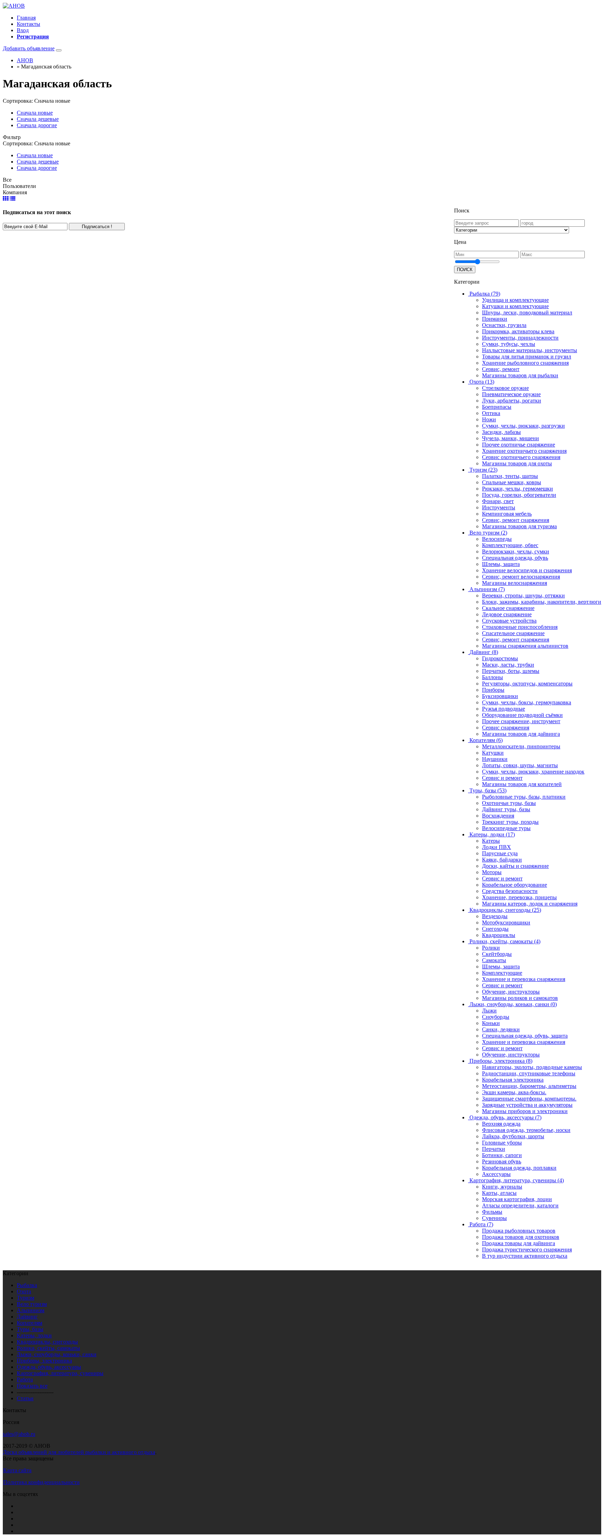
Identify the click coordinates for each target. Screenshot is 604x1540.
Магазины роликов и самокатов (520, 998)
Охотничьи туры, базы (509, 803)
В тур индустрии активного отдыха (524, 1256)
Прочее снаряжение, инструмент (521, 721)
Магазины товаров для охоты (517, 463)
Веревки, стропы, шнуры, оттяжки (523, 595)
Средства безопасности (510, 891)
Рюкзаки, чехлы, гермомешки (517, 489)
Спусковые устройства (509, 621)
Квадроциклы (498, 935)
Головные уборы (502, 1143)
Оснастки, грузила (504, 325)
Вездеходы (495, 916)
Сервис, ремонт (500, 369)
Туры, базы (30, 1329)
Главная (26, 18)
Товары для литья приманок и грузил (526, 356)
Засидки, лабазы (501, 432)
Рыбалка (27, 1285)
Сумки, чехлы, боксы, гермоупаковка (526, 702)
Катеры (491, 841)
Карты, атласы (499, 1193)
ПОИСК (465, 269)
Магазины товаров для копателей (522, 784)
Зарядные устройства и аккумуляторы (527, 1105)
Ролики (491, 948)
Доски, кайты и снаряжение (515, 866)
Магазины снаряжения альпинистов (525, 646)
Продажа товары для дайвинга (518, 1243)
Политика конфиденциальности (41, 1482)
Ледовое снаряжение (507, 614)
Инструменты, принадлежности (520, 338)
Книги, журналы (502, 1187)
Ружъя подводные (503, 709)
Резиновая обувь (501, 1161)
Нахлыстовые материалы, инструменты (529, 350)
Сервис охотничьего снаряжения (521, 457)
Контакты (28, 24)
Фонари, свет (498, 501)
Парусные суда (500, 853)
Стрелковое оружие (505, 388)
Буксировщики (500, 696)
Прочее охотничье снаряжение (518, 445)
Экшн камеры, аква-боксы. (514, 1092)
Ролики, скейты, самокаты (48, 1348)
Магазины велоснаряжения (514, 583)
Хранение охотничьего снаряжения (524, 451)
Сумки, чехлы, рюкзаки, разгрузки (523, 426)
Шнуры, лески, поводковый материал (527, 312)
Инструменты (498, 507)
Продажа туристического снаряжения (527, 1249)
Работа (25, 1379)
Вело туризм (32, 1304)
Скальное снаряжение (508, 608)
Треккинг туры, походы (510, 822)
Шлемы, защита (501, 564)
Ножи (489, 419)
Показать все (32, 1386)
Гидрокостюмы (500, 658)
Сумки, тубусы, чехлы (508, 344)
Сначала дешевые (38, 119)
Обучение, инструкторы (511, 992)
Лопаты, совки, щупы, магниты (520, 765)
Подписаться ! (97, 226)
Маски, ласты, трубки (508, 665)
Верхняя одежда (501, 1124)
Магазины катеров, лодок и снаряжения (529, 904)
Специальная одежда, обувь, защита (525, 1036)
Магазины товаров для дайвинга (521, 734)
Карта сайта (17, 1470)
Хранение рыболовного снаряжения (525, 363)
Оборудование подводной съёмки (522, 715)
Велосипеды (497, 539)
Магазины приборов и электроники (525, 1111)
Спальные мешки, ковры (511, 482)
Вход (23, 30)
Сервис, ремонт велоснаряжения (521, 577)
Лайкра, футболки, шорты (513, 1136)
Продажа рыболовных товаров (518, 1231)
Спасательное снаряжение (513, 633)
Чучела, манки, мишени (510, 438)
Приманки (494, 319)
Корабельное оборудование (514, 885)
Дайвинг (27, 1317)
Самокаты (494, 960)
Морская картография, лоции (517, 1199)
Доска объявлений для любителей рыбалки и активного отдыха (79, 1452)
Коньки (491, 1023)
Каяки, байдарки (502, 860)
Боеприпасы (496, 407)
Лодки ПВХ (496, 847)
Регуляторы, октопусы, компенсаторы (527, 684)
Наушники (495, 759)
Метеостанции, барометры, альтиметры (529, 1086)
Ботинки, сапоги (502, 1155)
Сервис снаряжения (505, 728)
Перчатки (493, 1149)
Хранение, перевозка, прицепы (519, 897)
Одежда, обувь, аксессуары (49, 1367)
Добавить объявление (29, 48)
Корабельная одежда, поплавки (519, 1168)
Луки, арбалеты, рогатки (511, 401)
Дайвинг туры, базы (506, 809)
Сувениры (494, 1218)
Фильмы (492, 1212)
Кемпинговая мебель (507, 514)
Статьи (25, 1398)
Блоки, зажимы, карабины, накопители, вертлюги (541, 602)
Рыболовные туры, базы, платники (524, 797)
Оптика (491, 413)
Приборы (493, 690)
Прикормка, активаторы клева (518, 331)
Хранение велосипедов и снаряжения (527, 570)
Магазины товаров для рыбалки (520, 375)
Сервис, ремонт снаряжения (515, 520)
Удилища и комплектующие (515, 300)
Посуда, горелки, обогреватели (519, 495)
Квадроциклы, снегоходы (47, 1342)
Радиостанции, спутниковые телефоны (528, 1073)
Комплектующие (502, 973)
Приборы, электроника (44, 1361)
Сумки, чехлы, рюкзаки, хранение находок (533, 772)
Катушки (493, 753)
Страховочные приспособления (520, 627)
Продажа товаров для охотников (520, 1237)
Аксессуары (496, 1174)
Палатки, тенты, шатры (510, 476)
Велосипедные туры (506, 828)
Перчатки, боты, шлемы (510, 671)
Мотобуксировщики (506, 922)
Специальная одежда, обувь (515, 558)
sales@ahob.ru (19, 1434)
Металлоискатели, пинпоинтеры (521, 746)
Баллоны (492, 677)
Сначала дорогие (37, 125)
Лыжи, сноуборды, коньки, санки (56, 1354)
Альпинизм (30, 1310)
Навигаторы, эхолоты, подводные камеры (532, 1067)
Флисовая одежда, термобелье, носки (526, 1130)
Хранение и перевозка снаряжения (523, 979)
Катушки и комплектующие (515, 306)
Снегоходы (495, 929)
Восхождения (498, 816)
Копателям (29, 1323)
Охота (24, 1291)
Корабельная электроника (513, 1080)
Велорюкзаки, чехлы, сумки (515, 551)
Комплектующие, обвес (510, 545)
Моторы (492, 872)
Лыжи (489, 1011)
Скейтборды (497, 954)
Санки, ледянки (501, 1029)
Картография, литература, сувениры (60, 1373)
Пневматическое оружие (511, 394)
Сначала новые (35, 113)
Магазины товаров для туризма (519, 526)
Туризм (25, 1298)
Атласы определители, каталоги (520, 1205)
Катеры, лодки (34, 1335)
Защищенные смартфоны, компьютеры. (529, 1099)
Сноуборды (495, 1017)
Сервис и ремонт (502, 778)
